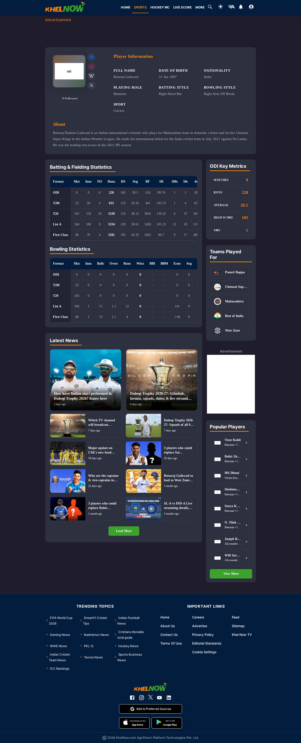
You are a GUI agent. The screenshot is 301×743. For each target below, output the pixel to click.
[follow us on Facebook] (132, 697)
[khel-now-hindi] (231, 7)
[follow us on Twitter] (150, 697)
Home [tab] (125, 7)
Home (164, 617)
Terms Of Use (171, 643)
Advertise (199, 626)
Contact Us (169, 635)
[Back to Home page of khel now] (65, 7)
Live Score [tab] (182, 7)
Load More (124, 531)
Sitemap (238, 626)
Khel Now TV (242, 635)
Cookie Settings (204, 652)
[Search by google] (210, 7)
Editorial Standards (207, 643)
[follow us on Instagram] (141, 697)
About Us (167, 626)
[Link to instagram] (91, 66)
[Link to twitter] (91, 85)
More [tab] (200, 7)
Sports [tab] (140, 7)
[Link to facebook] (91, 57)
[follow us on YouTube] (159, 697)
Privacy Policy (203, 635)
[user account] (251, 7)
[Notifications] (240, 7)
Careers (198, 617)
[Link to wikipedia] (91, 76)
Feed (235, 617)
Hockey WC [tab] (160, 7)
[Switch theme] (220, 7)
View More (231, 573)
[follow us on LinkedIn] (169, 697)
